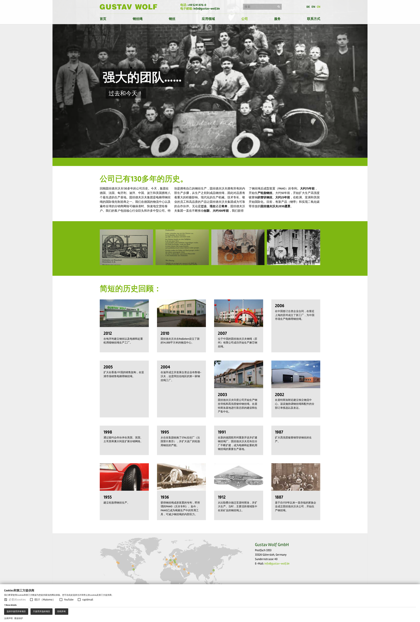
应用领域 (208, 19)
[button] (31, 599)
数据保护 (18, 618)
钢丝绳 (138, 19)
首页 (103, 19)
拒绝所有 (61, 611)
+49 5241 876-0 (197, 5)
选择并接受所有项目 (16, 611)
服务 (277, 19)
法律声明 (8, 618)
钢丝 (172, 19)
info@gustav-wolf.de (206, 8)
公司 (244, 19)
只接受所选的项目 (41, 611)
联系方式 (313, 19)
